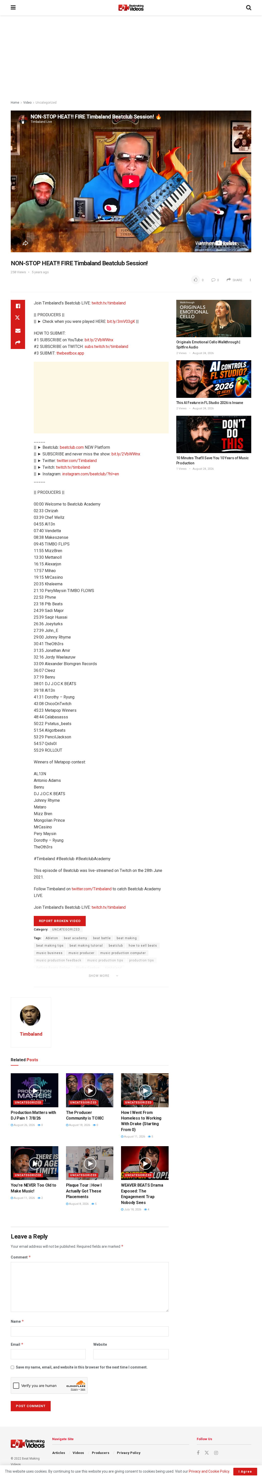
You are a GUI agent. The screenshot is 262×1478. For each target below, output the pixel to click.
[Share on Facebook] (18, 306)
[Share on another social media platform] (18, 343)
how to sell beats (143, 945)
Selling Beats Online (53, 968)
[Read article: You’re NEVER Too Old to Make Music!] (34, 1163)
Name (17, 1321)
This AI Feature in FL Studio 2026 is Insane (209, 403)
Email (17, 1344)
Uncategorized (46, 102)
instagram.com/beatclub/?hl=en (90, 474)
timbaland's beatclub (53, 982)
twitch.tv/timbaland (109, 303)
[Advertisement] (131, 59)
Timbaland (31, 1034)
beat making (127, 938)
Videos (78, 1453)
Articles (58, 1453)
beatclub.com (72, 447)
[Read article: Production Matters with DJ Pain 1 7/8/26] (34, 1090)
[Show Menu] (13, 7)
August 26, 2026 (24, 1125)
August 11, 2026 (134, 1136)
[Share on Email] (18, 330)
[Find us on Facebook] (198, 1453)
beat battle (102, 938)
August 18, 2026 (79, 1125)
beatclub (116, 945)
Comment (21, 1257)
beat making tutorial (86, 945)
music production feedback (58, 960)
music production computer (123, 953)
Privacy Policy (128, 1453)
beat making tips (50, 945)
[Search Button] (248, 7)
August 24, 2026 (203, 353)
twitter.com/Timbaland (77, 460)
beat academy (75, 938)
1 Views (181, 468)
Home (15, 102)
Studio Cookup (88, 968)
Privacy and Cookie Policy (209, 1471)
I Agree (245, 1471)
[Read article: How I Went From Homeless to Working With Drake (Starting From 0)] (145, 1090)
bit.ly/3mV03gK (121, 321)
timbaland (113, 968)
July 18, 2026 (132, 1209)
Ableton (52, 938)
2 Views (181, 353)
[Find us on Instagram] (216, 1453)
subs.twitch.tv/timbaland (106, 346)
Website (100, 1344)
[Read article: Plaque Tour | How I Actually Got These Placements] (90, 1163)
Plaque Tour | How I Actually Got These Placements (84, 1191)
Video (27, 102)
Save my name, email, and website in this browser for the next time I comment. (82, 1367)
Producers (100, 1453)
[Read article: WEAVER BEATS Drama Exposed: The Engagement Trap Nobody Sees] (145, 1163)
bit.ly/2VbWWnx (99, 339)
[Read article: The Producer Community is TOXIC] (90, 1090)
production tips (141, 960)
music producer (81, 953)
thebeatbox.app (70, 353)
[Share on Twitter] (18, 318)
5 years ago (40, 272)
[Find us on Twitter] (206, 1453)
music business (49, 953)
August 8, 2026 (78, 1204)
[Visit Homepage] (131, 8)
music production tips (105, 960)
